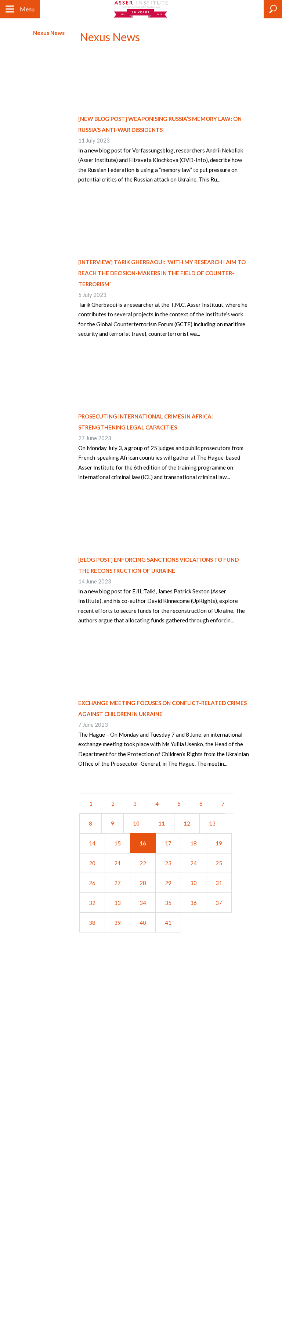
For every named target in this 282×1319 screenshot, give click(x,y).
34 (143, 902)
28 (143, 883)
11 (161, 823)
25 (219, 863)
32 (92, 902)
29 (168, 883)
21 (117, 863)
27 (117, 883)
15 (117, 843)
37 (219, 902)
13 (212, 823)
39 (117, 922)
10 (136, 823)
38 (92, 922)
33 (117, 902)
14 (92, 843)
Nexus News (49, 32)
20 (92, 863)
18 (193, 843)
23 (168, 863)
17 (168, 843)
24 (193, 863)
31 (219, 883)
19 (219, 843)
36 (193, 902)
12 (187, 823)
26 (92, 883)
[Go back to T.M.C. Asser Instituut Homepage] (141, 9)
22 (143, 863)
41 (168, 922)
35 (168, 902)
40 (143, 922)
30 (193, 883)
